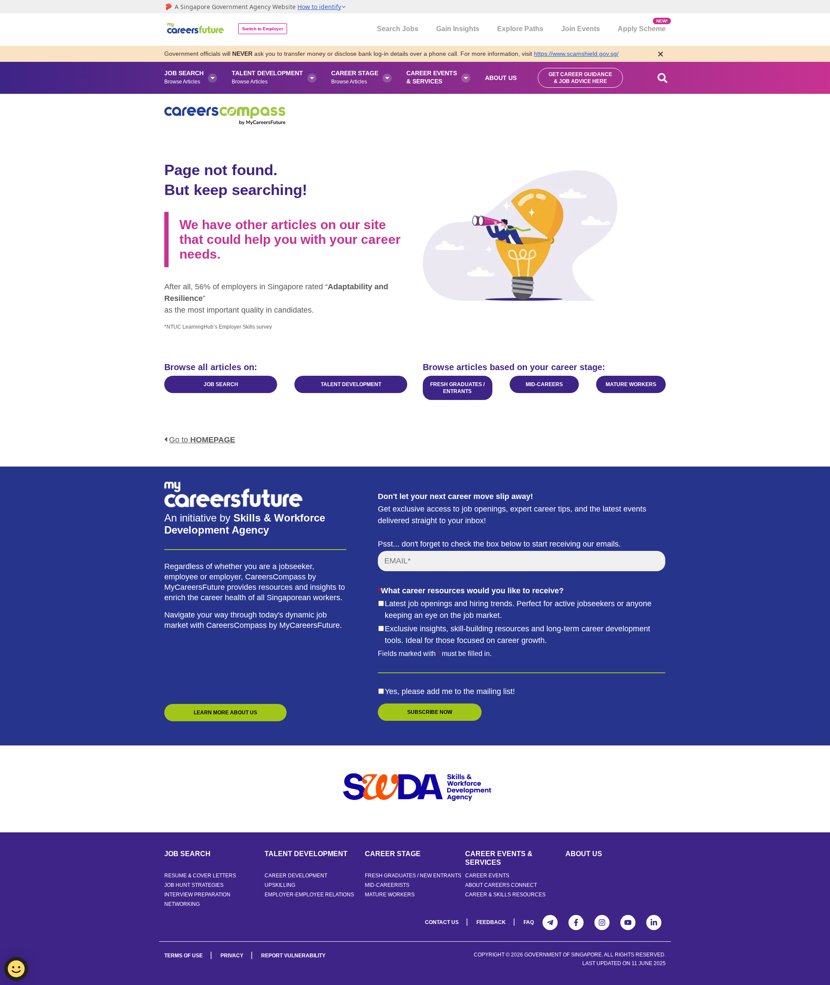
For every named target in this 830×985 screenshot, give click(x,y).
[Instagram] (602, 922)
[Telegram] (550, 922)
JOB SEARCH (221, 384)
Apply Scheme (642, 25)
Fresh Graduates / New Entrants (413, 876)
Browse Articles (184, 77)
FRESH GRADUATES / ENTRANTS (457, 387)
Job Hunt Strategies (193, 885)
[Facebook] (576, 922)
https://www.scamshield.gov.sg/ (576, 53)
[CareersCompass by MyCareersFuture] (196, 29)
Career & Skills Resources (505, 895)
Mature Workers (390, 895)
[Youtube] (627, 922)
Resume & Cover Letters (200, 876)
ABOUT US (583, 853)
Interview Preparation (197, 895)
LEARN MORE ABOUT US (225, 713)
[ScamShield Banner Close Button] (660, 54)
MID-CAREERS (544, 384)
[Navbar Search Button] (662, 78)
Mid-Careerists (387, 885)
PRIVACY (231, 956)
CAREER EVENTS (487, 876)
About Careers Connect (501, 885)
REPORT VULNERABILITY (293, 956)
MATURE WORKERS (631, 384)
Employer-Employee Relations (309, 895)
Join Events (580, 28)
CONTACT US (442, 922)
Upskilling (280, 885)
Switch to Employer (262, 28)
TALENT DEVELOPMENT (351, 384)
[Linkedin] (653, 922)
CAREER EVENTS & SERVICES (499, 858)
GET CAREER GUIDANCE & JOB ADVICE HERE (580, 77)
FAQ (529, 922)
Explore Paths (520, 28)
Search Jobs (397, 28)
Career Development (296, 876)
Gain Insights (457, 28)
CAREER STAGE (393, 853)
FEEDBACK (491, 922)
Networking (182, 904)
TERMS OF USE (183, 956)
